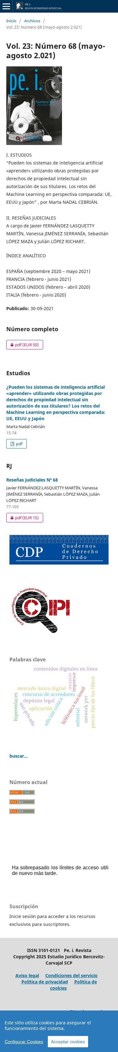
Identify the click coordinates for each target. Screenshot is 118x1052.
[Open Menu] (6, 6)
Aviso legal (27, 975)
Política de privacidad (44, 982)
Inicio (11, 21)
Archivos (32, 21)
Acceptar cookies (68, 1041)
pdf (22, 345)
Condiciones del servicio (71, 975)
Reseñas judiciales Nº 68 (32, 480)
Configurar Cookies (24, 1041)
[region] (59, 1031)
